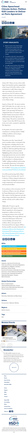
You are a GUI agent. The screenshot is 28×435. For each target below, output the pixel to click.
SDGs (5, 392)
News (5, 376)
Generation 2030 (7, 384)
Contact (5, 396)
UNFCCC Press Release (19, 169)
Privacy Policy (7, 406)
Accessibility (7, 402)
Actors (5, 388)
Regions (6, 390)
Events (5, 378)
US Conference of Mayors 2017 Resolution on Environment (14, 229)
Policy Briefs (7, 382)
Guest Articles (7, 380)
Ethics (5, 404)
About (5, 394)
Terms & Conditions (8, 408)
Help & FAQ (6, 400)
